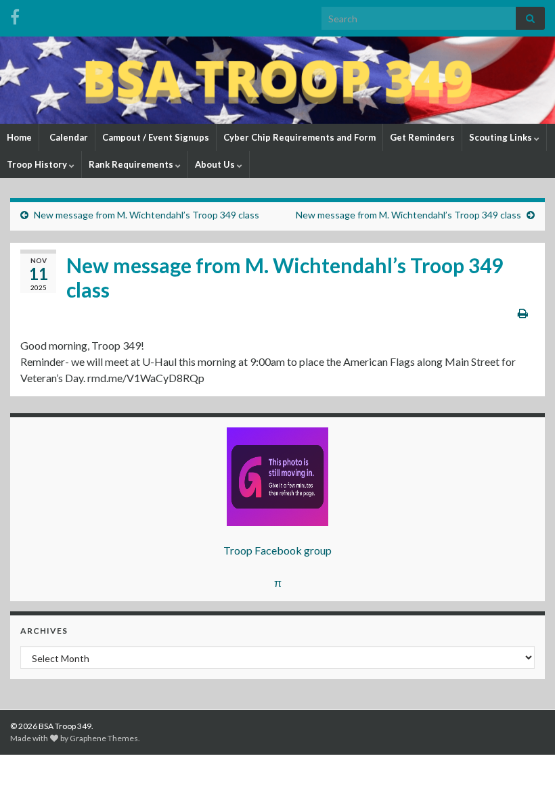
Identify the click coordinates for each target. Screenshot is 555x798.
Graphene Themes (104, 738)
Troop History (38, 164)
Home (19, 137)
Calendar (67, 137)
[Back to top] (524, 767)
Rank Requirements (132, 164)
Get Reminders (422, 137)
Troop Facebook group (277, 550)
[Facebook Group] (15, 14)
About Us (216, 164)
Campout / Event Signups (155, 137)
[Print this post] (523, 312)
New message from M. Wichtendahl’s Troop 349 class (146, 214)
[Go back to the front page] (277, 80)
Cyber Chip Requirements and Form (299, 137)
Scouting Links (501, 137)
